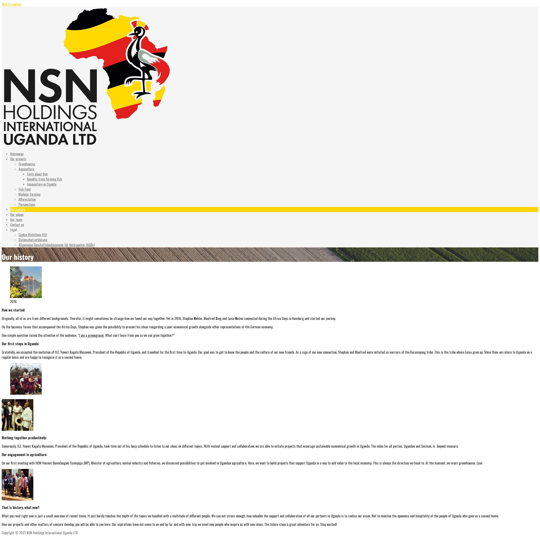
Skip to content (12, 4)
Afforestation (27, 199)
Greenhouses (27, 163)
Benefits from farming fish (44, 179)
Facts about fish (37, 174)
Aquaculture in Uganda (41, 184)
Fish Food (25, 189)
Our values (17, 214)
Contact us (17, 224)
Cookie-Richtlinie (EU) (33, 234)
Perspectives (27, 204)
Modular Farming (29, 194)
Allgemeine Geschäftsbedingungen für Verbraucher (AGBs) (56, 244)
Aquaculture (26, 169)
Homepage (17, 153)
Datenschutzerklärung (33, 239)
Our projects (18, 158)
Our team (16, 219)
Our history (17, 209)
